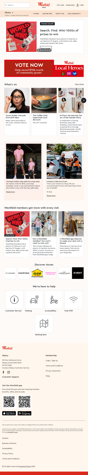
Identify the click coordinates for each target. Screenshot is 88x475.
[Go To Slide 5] (47, 50)
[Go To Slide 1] (40, 50)
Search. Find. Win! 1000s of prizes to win (17, 240)
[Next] (83, 100)
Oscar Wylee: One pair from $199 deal (16, 116)
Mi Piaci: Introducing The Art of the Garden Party (71, 116)
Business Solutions (9, 443)
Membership (70, 5)
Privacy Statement (53, 371)
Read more (10, 192)
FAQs (48, 376)
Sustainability (7, 448)
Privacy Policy (7, 453)
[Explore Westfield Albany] (44, 5)
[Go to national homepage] (7, 347)
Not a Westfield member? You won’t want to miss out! (42, 241)
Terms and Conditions (54, 366)
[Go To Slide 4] (45, 50)
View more (79, 84)
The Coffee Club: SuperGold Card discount (40, 117)
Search (10, 5)
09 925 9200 (7, 365)
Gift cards (60, 5)
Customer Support (10, 377)
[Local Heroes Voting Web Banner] (44, 68)
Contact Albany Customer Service (15, 368)
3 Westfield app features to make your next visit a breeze (71, 241)
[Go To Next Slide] (49, 50)
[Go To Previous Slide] (38, 50)
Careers (5, 438)
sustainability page (12, 432)
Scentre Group (25, 466)
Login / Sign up (52, 360)
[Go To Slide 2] (42, 50)
